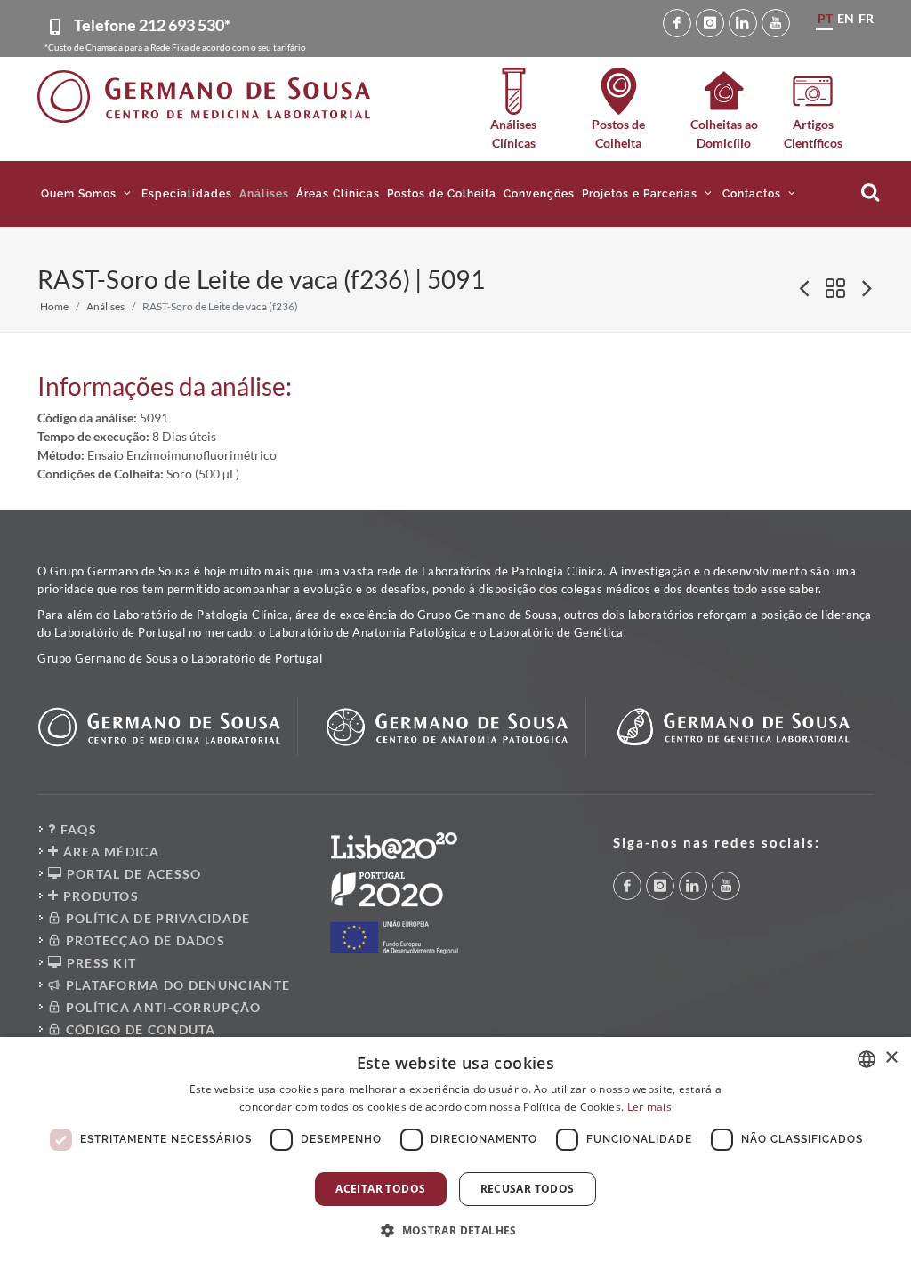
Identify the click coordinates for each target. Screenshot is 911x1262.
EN (845, 18)
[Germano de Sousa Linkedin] (743, 23)
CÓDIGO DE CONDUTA (138, 1029)
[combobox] (866, 1059)
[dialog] (455, 1149)
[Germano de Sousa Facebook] (677, 23)
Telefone (152, 25)
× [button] (891, 1058)
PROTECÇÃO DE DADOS (143, 940)
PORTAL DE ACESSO (131, 873)
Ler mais (649, 1106)
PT (825, 18)
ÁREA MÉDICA (109, 851)
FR (866, 18)
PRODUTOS (99, 896)
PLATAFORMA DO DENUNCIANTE (175, 985)
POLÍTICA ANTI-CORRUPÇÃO (161, 1007)
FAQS (76, 829)
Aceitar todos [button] (380, 1188)
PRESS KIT (99, 962)
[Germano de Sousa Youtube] (776, 23)
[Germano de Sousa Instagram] (710, 23)
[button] (87, 194)
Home (54, 306)
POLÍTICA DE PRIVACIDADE (155, 918)
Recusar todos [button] (527, 1188)
